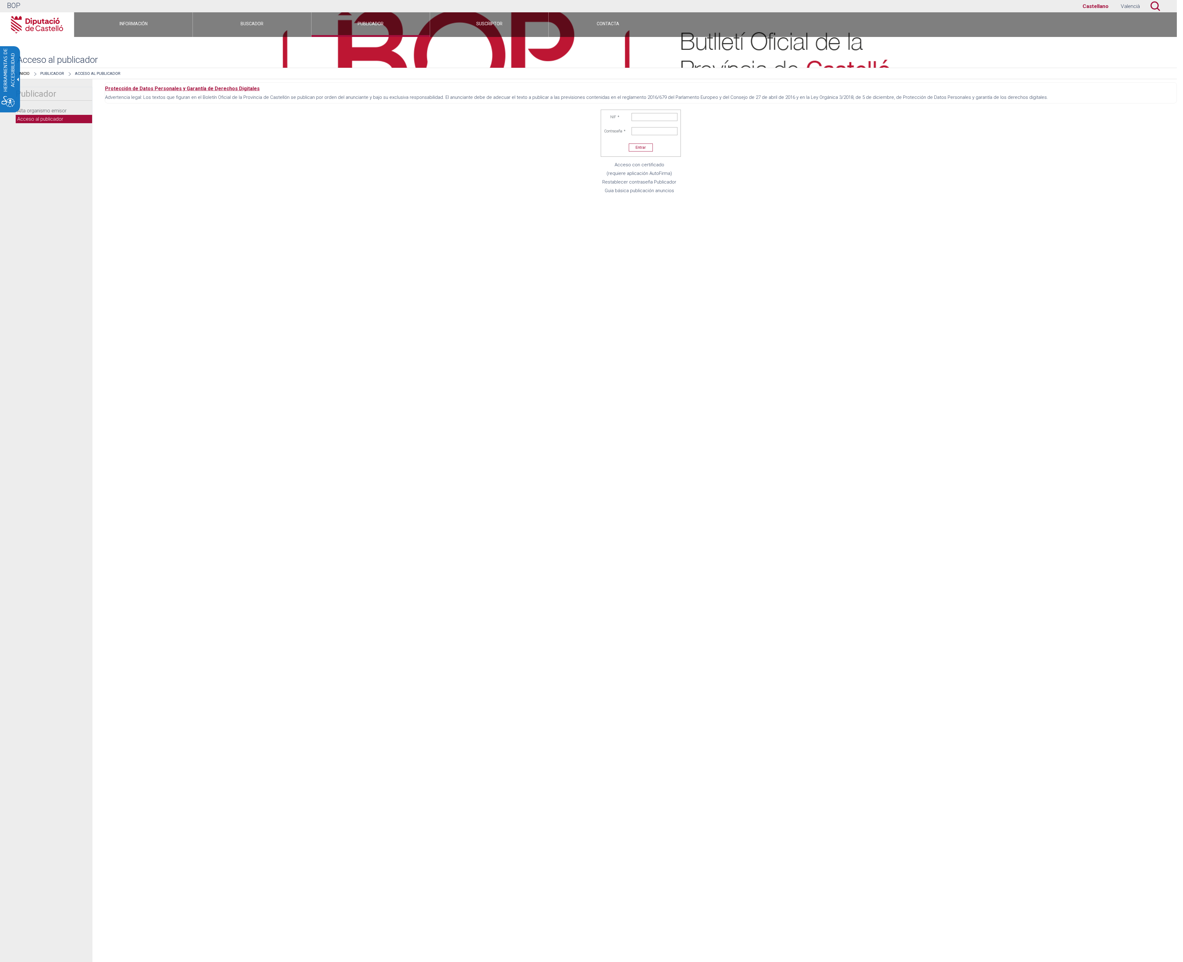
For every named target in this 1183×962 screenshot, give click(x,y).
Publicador (52, 73)
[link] (1095, 6)
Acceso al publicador (97, 73)
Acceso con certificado (639, 165)
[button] (1158, 6)
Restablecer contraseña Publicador (639, 182)
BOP (13, 6)
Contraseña (614, 131)
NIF (614, 117)
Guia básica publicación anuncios (639, 190)
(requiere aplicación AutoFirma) (639, 173)
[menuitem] (133, 24)
